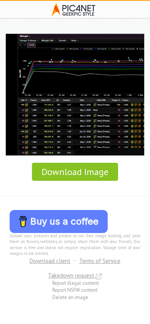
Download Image (75, 172)
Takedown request (72, 275)
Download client (50, 260)
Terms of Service (99, 260)
